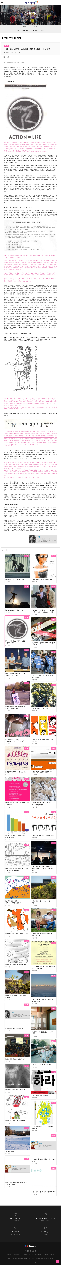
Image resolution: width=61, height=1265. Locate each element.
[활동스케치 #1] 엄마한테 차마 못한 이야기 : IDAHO (43, 644)
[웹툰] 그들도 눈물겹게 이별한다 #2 (15, 1121)
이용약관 (9, 1254)
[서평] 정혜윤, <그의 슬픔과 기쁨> (14, 579)
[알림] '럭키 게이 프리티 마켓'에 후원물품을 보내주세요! (17, 804)
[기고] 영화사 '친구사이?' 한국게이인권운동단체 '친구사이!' (14, 740)
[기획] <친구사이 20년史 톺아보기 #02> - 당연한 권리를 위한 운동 (16, 707)
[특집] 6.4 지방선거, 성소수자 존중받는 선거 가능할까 (42, 676)
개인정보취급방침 (17, 1254)
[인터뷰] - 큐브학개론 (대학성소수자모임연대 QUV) (13, 902)
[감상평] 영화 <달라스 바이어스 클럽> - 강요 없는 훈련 (42, 934)
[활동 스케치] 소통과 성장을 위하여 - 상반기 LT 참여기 (44, 1160)
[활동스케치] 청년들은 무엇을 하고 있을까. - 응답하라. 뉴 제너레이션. (17, 869)
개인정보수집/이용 (28, 1254)
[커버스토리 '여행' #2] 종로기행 (14, 1028)
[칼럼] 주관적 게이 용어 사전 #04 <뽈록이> (17, 934)
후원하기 (46, 1254)
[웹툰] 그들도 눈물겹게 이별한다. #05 (42, 579)
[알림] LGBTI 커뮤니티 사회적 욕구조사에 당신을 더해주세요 (43, 967)
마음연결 (52, 1254)
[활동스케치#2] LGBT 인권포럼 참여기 (15, 1059)
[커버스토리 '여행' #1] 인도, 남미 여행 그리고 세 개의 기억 (42, 1000)
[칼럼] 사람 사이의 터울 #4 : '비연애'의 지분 (42, 902)
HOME (22, 17)
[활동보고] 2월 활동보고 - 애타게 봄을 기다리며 (15, 996)
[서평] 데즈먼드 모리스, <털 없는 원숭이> (16, 772)
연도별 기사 (37, 17)
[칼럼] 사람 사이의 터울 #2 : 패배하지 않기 (43, 1192)
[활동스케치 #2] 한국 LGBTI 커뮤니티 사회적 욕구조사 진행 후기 (15, 675)
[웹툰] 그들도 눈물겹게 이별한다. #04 (42, 772)
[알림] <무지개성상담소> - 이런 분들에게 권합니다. (43, 1127)
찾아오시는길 (38, 1254)
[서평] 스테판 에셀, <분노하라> (40, 1095)
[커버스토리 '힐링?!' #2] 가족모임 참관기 (43, 835)
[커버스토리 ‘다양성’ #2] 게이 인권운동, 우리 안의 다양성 (16, 642)
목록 (4, 550)
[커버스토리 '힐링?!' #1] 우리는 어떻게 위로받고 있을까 (16, 836)
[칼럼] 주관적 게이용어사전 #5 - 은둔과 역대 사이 (42, 740)
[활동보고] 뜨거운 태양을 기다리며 (14, 610)
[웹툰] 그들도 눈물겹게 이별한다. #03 (15, 964)
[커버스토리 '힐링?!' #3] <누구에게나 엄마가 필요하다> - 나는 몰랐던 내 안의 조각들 (42, 868)
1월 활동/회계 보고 (10, 1151)
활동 (27, 17)
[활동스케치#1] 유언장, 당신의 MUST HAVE (42, 1033)
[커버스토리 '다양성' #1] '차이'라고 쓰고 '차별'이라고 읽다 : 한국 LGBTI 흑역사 (43, 611)
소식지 (31, 17)
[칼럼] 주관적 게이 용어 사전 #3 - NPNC (16, 1090)
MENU (2, 2)
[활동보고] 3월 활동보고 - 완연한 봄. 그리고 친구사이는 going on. (44, 804)
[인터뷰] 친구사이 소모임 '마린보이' (41, 1065)
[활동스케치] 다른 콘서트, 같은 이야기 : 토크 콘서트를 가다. (16, 1183)
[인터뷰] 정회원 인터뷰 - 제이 (40, 708)
